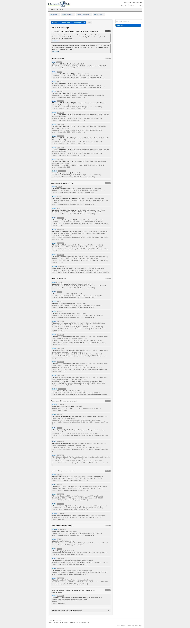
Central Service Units (83, 14)
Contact (130, 2)
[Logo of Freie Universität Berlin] (59, 4)
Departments (54, 14)
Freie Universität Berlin (55, 620)
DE (122, 5)
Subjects (132, 5)
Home (125, 2)
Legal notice (136, 2)
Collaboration (84, 622)
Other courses (98, 14)
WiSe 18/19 (55, 22)
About (51, 622)
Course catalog (56, 10)
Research (65, 622)
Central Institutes (67, 14)
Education (57, 622)
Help (141, 2)
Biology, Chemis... (67, 22)
